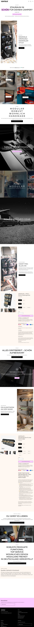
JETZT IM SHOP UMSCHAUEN (17, 14)
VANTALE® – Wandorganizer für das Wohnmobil (24, 437)
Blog (18, 613)
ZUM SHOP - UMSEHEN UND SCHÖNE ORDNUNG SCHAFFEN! (17, 563)
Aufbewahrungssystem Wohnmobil (22, 612)
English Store (19, 611)
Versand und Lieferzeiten (4, 624)
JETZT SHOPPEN (8, 96)
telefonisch (19, 320)
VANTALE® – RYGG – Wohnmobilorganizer (24, 294)
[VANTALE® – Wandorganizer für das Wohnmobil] (2, 453)
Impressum (2, 623)
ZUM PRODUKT (8, 79)
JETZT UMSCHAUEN (17, 223)
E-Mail (28, 319)
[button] (28, 1)
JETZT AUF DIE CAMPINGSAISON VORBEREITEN (17, 522)
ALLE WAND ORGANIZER (4, 414)
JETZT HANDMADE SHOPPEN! (17, 151)
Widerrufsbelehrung (3, 626)
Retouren (2, 625)
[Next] (14, 300)
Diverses (2, 620)
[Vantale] (4, 1)
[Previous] (2, 300)
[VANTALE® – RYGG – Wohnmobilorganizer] (2, 310)
